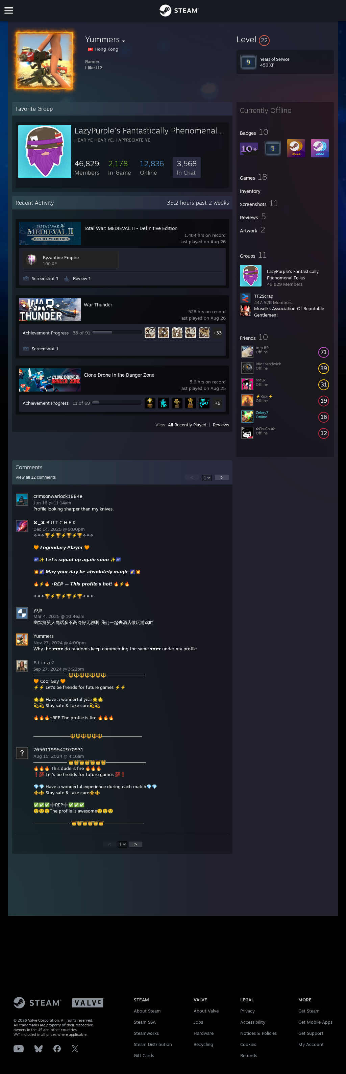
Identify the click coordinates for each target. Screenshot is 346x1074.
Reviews (221, 424)
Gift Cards (144, 1055)
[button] (285, 39)
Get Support (310, 1033)
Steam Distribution (153, 1044)
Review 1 (82, 278)
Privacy (247, 1011)
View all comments (36, 477)
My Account (311, 1044)
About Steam (147, 1011)
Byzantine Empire (61, 257)
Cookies (248, 1044)
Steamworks (146, 1033)
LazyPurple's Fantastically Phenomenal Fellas (157, 130)
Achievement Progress (46, 332)
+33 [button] (218, 332)
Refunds (248, 1055)
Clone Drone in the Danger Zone (119, 375)
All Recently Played (187, 424)
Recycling (203, 1044)
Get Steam (309, 1011)
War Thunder (98, 304)
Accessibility (252, 1022)
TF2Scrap (263, 296)
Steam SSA (145, 1022)
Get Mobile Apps (315, 1022)
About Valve (206, 1011)
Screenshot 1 (45, 278)
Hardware (204, 1033)
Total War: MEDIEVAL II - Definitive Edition (130, 228)
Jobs (198, 1022)
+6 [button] (217, 403)
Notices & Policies (258, 1033)
